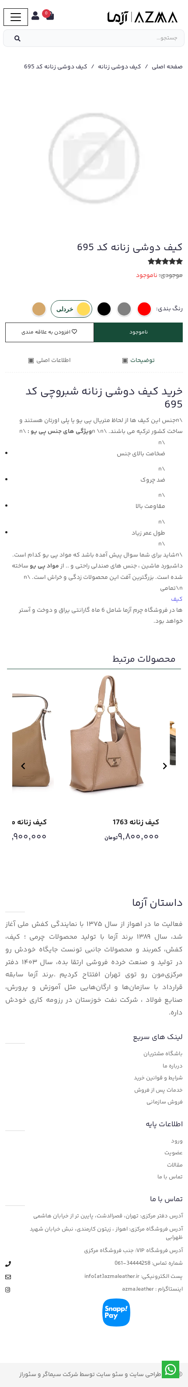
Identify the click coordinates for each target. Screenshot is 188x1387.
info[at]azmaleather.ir (111, 1277)
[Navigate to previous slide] (23, 766)
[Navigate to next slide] (164, 766)
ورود (177, 1141)
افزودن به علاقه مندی (46, 332)
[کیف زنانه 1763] (111, 739)
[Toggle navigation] (15, 17)
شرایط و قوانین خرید (158, 1078)
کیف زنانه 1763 (136, 822)
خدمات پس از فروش (158, 1090)
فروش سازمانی (164, 1102)
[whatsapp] (170, 1369)
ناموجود (138, 332)
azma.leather (138, 1289)
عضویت (173, 1153)
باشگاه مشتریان (163, 1054)
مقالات (175, 1165)
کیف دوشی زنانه (119, 67)
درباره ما (173, 1066)
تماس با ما (170, 1177)
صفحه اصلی (167, 67)
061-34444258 (132, 1263)
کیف (177, 599)
